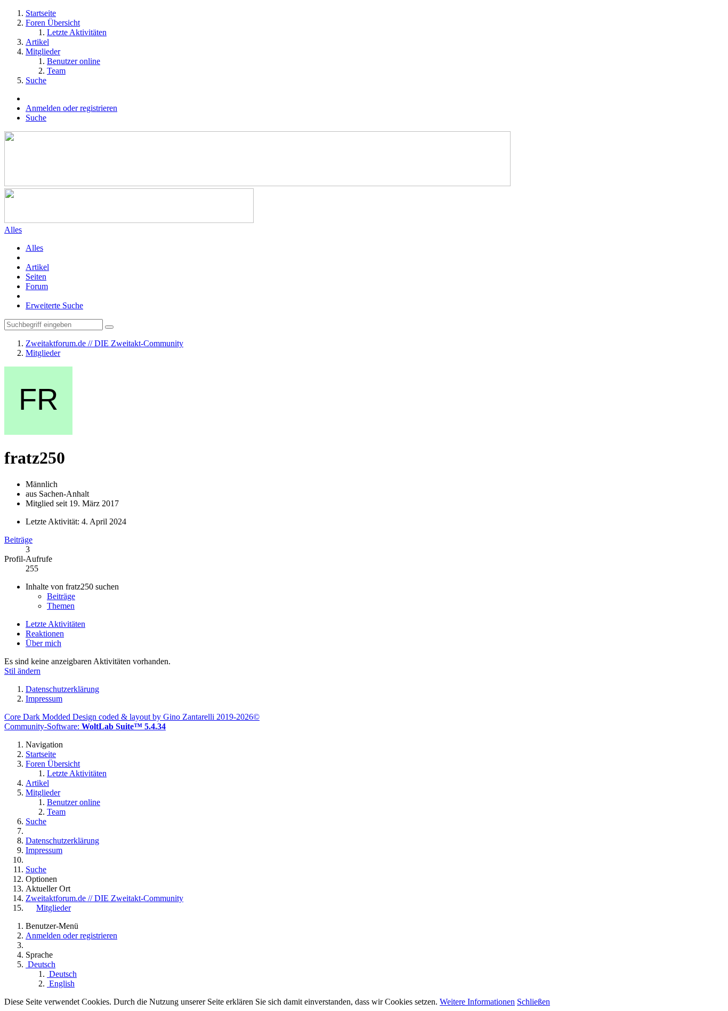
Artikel (37, 267)
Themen (61, 605)
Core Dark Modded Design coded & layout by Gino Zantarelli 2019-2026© (132, 716)
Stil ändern (22, 670)
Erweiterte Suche (54, 305)
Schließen (533, 1001)
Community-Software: (85, 726)
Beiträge (18, 539)
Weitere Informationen (477, 1001)
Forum (37, 286)
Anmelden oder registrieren (71, 108)
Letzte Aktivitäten (55, 623)
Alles (34, 247)
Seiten (36, 276)
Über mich (43, 643)
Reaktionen (45, 633)
